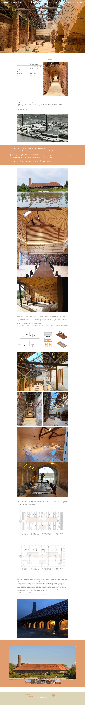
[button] (75, 646)
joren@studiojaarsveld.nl (42, 697)
